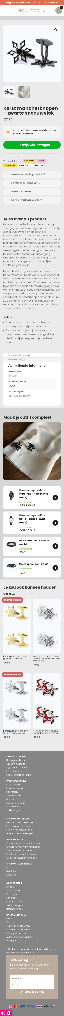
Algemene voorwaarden (19, 937)
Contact (11, 922)
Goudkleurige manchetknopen (23, 846)
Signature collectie (16, 767)
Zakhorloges (13, 810)
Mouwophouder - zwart (33, 564)
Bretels (10, 799)
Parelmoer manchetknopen (21, 854)
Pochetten (12, 791)
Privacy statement (16, 933)
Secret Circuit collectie (18, 774)
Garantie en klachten (18, 926)
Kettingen (11, 894)
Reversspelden (14, 788)
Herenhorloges (14, 908)
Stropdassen (13, 795)
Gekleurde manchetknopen (21, 857)
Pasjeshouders (14, 901)
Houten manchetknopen (20, 833)
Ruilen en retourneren (18, 929)
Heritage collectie (16, 760)
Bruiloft (10, 867)
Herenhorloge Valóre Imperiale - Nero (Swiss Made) (33, 494)
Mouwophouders (15, 803)
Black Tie (11, 871)
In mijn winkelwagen (34, 145)
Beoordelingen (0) (16, 359)
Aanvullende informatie (19, 355)
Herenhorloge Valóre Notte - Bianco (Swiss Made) (32, 519)
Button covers (14, 806)
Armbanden (13, 890)
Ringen (10, 886)
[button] (56, 29)
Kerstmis (11, 874)
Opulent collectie (15, 763)
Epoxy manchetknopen (19, 826)
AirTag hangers (14, 905)
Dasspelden (13, 784)
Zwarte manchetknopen (19, 850)
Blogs (9, 918)
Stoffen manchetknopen (19, 829)
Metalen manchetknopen (20, 822)
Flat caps (11, 897)
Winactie (11, 940)
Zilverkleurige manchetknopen (23, 843)
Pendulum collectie (16, 771)
